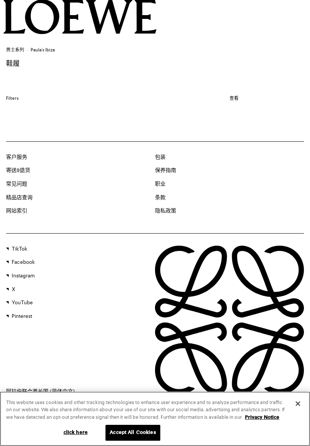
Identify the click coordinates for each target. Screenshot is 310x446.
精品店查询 (19, 197)
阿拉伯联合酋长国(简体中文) (40, 391)
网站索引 (16, 211)
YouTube (22, 302)
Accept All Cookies (133, 432)
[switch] (234, 99)
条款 (160, 197)
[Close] (298, 403)
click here (76, 432)
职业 (160, 184)
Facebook (23, 262)
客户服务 (16, 157)
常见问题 (16, 184)
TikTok (19, 249)
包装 (160, 157)
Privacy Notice (262, 417)
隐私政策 (165, 211)
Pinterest (22, 316)
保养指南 (165, 170)
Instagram (23, 276)
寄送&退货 (18, 170)
